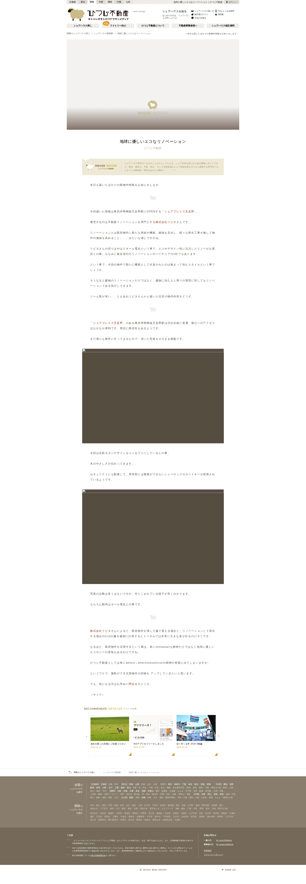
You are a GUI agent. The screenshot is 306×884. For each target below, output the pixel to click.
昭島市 (139, 820)
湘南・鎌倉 (180, 808)
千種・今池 (153, 787)
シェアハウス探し (83, 25)
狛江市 (131, 820)
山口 (228, 794)
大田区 (119, 813)
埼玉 (190, 784)
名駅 (135, 787)
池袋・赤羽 (119, 805)
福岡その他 (228, 797)
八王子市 (229, 817)
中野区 (143, 813)
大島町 (177, 820)
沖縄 (143, 797)
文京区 (99, 817)
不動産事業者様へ (188, 25)
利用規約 (208, 850)
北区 (201, 813)
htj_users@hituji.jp (224, 840)
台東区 (184, 813)
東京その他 (223, 808)
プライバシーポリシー (213, 855)
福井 (123, 787)
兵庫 (132, 791)
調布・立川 (115, 808)
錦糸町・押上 (217, 805)
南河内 (155, 794)
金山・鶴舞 (166, 787)
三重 (117, 787)
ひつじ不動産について (153, 25)
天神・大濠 (182, 797)
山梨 (104, 787)
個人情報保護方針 (99, 855)
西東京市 (102, 820)
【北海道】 (95, 784)
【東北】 (124, 784)
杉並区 (103, 813)
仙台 (149, 784)
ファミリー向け (118, 25)
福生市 (147, 820)
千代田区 (167, 817)
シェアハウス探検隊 (104, 33)
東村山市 (156, 820)
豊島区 (135, 813)
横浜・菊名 (127, 808)
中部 (101, 2)
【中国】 (196, 794)
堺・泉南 (146, 794)
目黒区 (176, 813)
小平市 (149, 817)
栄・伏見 (142, 787)
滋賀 (144, 791)
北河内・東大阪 (133, 794)
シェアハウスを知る (174, 11)
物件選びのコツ (201, 14)
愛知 (225, 784)
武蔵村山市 (167, 820)
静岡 (92, 787)
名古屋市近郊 (178, 787)
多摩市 (220, 817)
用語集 (221, 14)
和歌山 (151, 791)
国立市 (93, 820)
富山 (129, 787)
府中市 (158, 817)
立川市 (176, 817)
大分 (137, 797)
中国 (119, 2)
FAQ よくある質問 (226, 11)
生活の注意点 (200, 18)
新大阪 (208, 791)
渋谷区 (168, 813)
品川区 (208, 813)
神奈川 (177, 784)
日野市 (123, 820)
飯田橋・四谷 (174, 805)
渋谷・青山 (95, 805)
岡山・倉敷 (95, 797)
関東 (92, 2)
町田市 (194, 817)
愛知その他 (216, 787)
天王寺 (188, 791)
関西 (110, 2)
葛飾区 (224, 813)
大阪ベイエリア (111, 794)
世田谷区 (94, 813)
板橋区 (111, 813)
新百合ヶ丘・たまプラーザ (161, 808)
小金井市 (185, 817)
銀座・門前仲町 (202, 805)
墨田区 (107, 817)
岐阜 (98, 787)
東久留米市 (113, 820)
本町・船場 (198, 791)
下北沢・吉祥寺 (159, 805)
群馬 (209, 784)
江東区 (232, 813)
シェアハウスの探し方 (204, 11)
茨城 (203, 784)
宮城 (131, 784)
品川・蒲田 (131, 805)
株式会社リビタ (166, 222)
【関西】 (112, 791)
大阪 (119, 791)
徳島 (216, 794)
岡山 (209, 794)
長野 (231, 784)
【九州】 (124, 797)
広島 (203, 794)
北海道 (72, 2)
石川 (110, 787)
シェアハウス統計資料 (223, 25)
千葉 (184, 784)
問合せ (133, 683)
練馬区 (160, 813)
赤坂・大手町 (187, 805)
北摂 (122, 794)
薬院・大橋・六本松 (198, 797)
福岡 (131, 797)
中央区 (123, 817)
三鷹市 (115, 817)
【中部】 (219, 784)
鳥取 (222, 794)
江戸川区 (193, 813)
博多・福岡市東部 (167, 797)
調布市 (131, 817)
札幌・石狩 (113, 784)
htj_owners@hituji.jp (224, 844)
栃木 (196, 784)
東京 (170, 784)
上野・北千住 (144, 805)
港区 (92, 817)
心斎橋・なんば (176, 791)
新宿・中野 (107, 805)
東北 (83, 2)
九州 (128, 2)
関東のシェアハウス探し (78, 33)
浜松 (195, 787)
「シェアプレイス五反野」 (179, 211)
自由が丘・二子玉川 (99, 808)
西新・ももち (215, 797)
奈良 (138, 791)
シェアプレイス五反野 (108, 322)
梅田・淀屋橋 (161, 791)
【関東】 (163, 784)
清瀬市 (202, 817)
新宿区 (127, 813)
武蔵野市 (140, 817)
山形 (137, 784)
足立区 (151, 813)
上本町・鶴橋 (96, 794)
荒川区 (216, 813)
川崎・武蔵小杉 (141, 808)
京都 (125, 791)
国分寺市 (211, 817)
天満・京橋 (218, 791)
